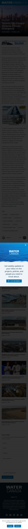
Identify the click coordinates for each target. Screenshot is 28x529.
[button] (25, 245)
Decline (18, 526)
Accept (10, 526)
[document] (14, 264)
